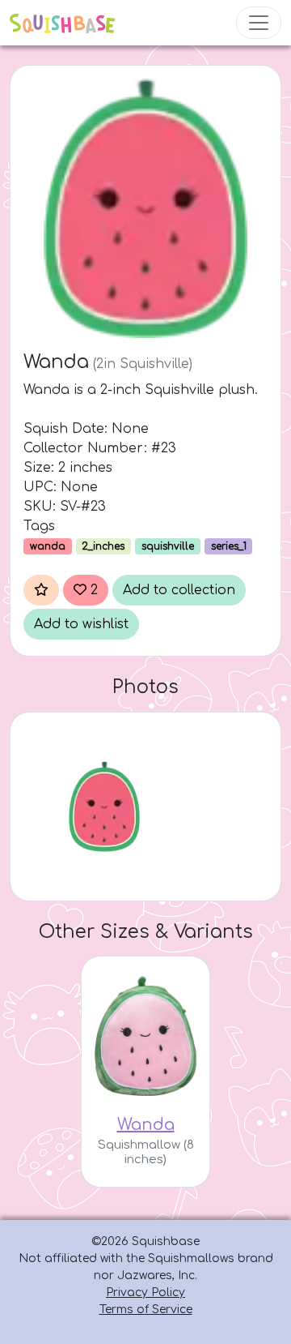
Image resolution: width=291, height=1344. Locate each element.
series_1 (229, 546)
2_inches (103, 546)
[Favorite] (41, 590)
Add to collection (179, 590)
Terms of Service (145, 1309)
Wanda (146, 1124)
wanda (47, 546)
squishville (167, 546)
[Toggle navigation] (258, 22)
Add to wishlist (81, 624)
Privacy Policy (145, 1292)
